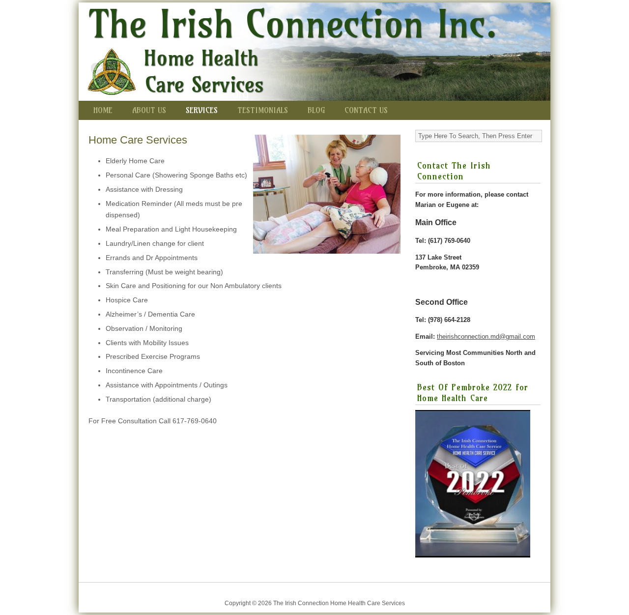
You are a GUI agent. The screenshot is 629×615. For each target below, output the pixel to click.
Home (103, 110)
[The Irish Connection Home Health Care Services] (314, 51)
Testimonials (262, 110)
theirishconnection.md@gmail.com (486, 336)
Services (202, 110)
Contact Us (366, 110)
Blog (316, 110)
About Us (149, 110)
